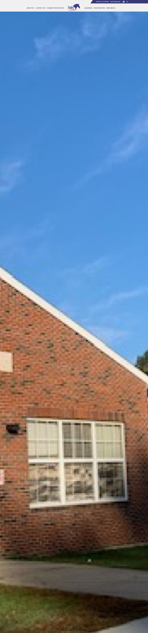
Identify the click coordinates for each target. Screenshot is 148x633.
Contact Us (40, 8)
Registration (99, 8)
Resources (111, 8)
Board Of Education (55, 8)
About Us (30, 8)
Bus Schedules (115, 1)
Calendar (88, 8)
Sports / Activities (102, 1)
